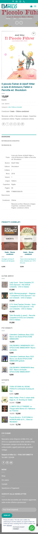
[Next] (36, 248)
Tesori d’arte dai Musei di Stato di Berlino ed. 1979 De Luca (28, 260)
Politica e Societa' (25, 19)
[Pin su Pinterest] (18, 124)
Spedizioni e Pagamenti (10, 488)
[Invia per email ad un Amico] (15, 124)
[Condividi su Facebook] (7, 124)
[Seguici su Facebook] (3, 462)
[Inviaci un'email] (11, 462)
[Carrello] (31, 6)
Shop (3, 476)
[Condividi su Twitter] (11, 124)
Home (8, 19)
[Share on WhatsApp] (3, 124)
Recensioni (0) (6, 145)
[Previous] (1, 248)
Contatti (4, 484)
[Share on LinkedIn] (22, 124)
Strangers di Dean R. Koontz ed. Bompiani (8, 260)
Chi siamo (5, 480)
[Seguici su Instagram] (7, 462)
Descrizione (6, 136)
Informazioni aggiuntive (10, 141)
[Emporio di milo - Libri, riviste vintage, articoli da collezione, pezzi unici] (12, 6)
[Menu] (35, 6)
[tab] (19, 137)
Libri (14, 19)
